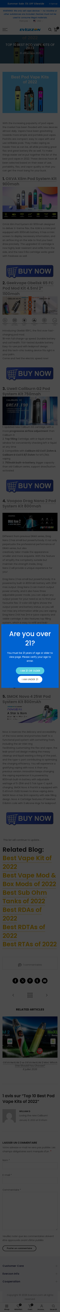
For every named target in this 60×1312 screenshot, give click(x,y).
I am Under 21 (30, 679)
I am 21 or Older (30, 670)
